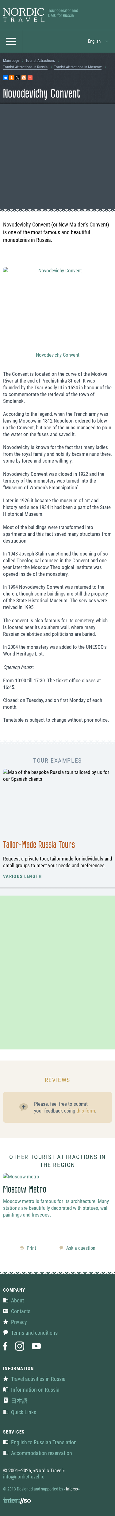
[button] (98, 41)
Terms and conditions (34, 1333)
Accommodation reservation (41, 1453)
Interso (72, 1488)
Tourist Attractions (40, 60)
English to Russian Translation (44, 1442)
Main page (11, 60)
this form (85, 1111)
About (17, 1300)
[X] (17, 77)
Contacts (20, 1311)
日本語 (19, 1401)
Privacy (19, 1322)
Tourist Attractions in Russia (25, 67)
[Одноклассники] (11, 77)
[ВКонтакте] (5, 77)
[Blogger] (23, 77)
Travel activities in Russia (38, 1379)
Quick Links (23, 1412)
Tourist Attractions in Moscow (78, 67)
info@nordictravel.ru (23, 1477)
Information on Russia (35, 1389)
